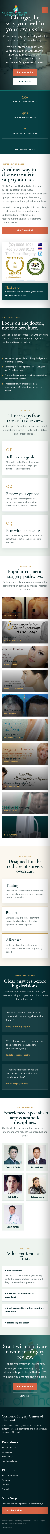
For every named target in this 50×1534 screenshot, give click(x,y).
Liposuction (7, 1452)
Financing (6, 1480)
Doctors (5, 1484)
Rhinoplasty (7, 1456)
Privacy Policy (7, 1527)
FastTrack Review (10, 1475)
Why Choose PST (25, 230)
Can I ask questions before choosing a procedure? (24, 1310)
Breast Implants (9, 1447)
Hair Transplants (9, 1461)
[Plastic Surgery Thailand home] (15, 10)
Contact (5, 1489)
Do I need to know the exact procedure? (20, 1295)
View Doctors (25, 81)
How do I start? (14, 1270)
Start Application (25, 72)
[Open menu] (45, 10)
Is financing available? (18, 1322)
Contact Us (25, 1395)
